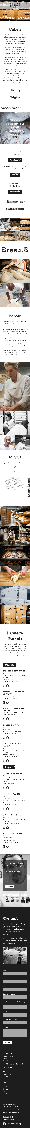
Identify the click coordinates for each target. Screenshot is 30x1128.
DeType (16, 1112)
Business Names (9, 994)
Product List (15, 192)
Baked (5, 1082)
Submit (10, 886)
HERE (15, 471)
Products (6, 1085)
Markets (5, 1091)
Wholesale (15, 160)
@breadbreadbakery (14, 1124)
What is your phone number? (14, 1012)
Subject (6, 986)
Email (5, 978)
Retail (15, 175)
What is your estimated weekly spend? (14, 1003)
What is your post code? (12, 1020)
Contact (5, 1093)
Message (6, 1027)
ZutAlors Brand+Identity (17, 1110)
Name (6, 971)
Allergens (6, 1072)
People (5, 1087)
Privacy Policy (7, 1074)
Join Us (5, 1089)
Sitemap (5, 1076)
